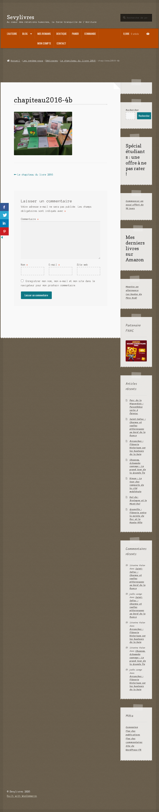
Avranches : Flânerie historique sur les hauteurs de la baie (138, 447)
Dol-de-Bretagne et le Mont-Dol (138, 500)
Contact (61, 43)
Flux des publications (133, 733)
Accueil (15, 61)
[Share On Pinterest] (4, 231)
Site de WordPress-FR (133, 748)
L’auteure (12, 34)
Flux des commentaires (134, 740)
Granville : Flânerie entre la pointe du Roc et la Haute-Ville (138, 516)
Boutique (61, 34)
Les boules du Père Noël (134, 296)
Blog (25, 34)
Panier (75, 34)
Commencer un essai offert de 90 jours (134, 204)
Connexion (132, 727)
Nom (24, 264)
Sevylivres (20, 17)
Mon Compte (44, 43)
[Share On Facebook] (4, 207)
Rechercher (132, 110)
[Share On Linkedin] (4, 223)
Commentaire (30, 219)
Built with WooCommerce (22, 796)
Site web (82, 264)
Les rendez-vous (33, 61)
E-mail (54, 264)
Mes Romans (44, 34)
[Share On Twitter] (4, 215)
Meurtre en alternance (132, 288)
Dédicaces (52, 61)
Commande (90, 34)
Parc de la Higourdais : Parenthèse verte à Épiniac (136, 407)
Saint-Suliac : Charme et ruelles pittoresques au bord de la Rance (138, 427)
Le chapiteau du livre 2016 (78, 61)
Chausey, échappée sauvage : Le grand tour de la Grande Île (138, 466)
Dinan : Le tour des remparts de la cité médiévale (137, 485)
